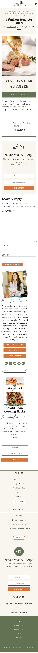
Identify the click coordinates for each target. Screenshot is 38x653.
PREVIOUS (20, 130)
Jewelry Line (14, 356)
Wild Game (24, 12)
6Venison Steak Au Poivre (22, 124)
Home (11, 12)
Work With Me (19, 625)
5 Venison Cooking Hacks (19, 529)
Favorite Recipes (15, 345)
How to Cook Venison (19, 524)
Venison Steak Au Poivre (15, 14)
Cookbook (14, 350)
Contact (19, 637)
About (19, 621)
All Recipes (18, 501)
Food (16, 12)
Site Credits (30, 647)
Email (5, 254)
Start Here (18, 538)
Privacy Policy (19, 629)
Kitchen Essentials (19, 520)
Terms (19, 633)
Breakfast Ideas (19, 488)
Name (6, 245)
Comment (8, 211)
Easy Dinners (19, 483)
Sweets (19, 492)
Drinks (19, 497)
